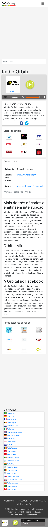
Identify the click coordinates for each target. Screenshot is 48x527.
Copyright (19, 512)
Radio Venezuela (12, 483)
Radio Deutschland (13, 435)
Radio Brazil (11, 413)
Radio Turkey (11, 454)
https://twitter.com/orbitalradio (30, 186)
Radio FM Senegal (13, 457)
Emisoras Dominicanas (14, 480)
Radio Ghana (11, 464)
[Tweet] (27, 123)
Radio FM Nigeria (12, 467)
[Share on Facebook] (21, 123)
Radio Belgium (11, 423)
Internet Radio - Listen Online (24, 514)
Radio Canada (11, 489)
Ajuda (38, 512)
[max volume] (44, 96)
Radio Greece (11, 445)
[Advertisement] (24, 33)
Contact (9, 500)
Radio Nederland (12, 426)
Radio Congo (11, 473)
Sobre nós (30, 512)
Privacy (10, 512)
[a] (15, 522)
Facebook (22, 500)
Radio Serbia (11, 438)
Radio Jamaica (12, 486)
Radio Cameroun (12, 470)
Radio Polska (11, 442)
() (11, 91)
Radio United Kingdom (14, 432)
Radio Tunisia (11, 451)
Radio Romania (12, 448)
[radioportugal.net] (8, 3)
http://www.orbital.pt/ (26, 175)
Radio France (11, 419)
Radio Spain (11, 416)
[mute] (22, 96)
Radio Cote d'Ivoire (13, 461)
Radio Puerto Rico (13, 476)
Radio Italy (10, 429)
